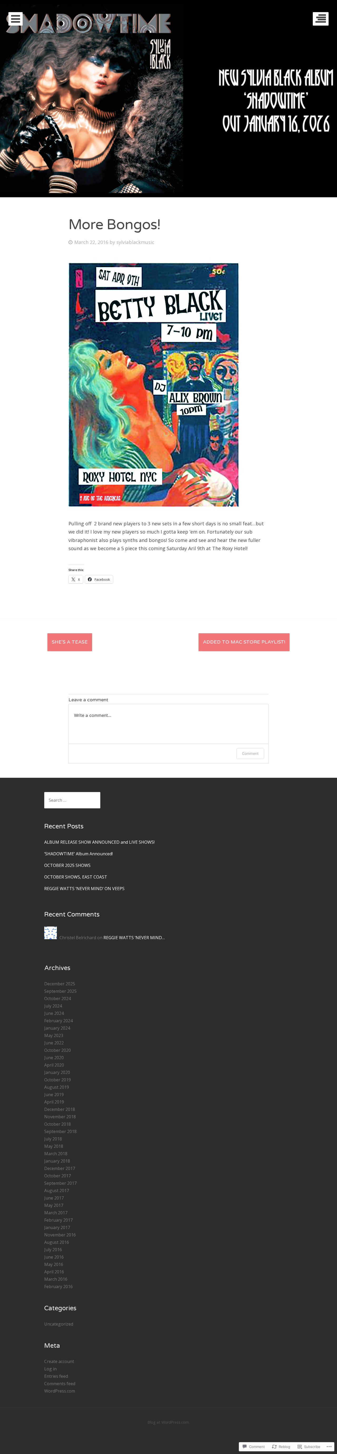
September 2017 (60, 1183)
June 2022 (54, 1043)
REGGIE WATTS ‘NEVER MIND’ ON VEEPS (84, 888)
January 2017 (57, 1227)
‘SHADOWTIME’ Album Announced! (78, 854)
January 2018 (57, 1161)
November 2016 (60, 1235)
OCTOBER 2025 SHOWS (67, 865)
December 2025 (59, 984)
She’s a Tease (70, 642)
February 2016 (58, 1286)
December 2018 (59, 1109)
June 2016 (54, 1257)
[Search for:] (72, 800)
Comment (250, 753)
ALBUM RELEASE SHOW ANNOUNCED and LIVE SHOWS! (99, 842)
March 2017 (55, 1213)
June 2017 (54, 1198)
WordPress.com (59, 1391)
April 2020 (54, 1065)
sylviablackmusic (135, 242)
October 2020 (57, 1050)
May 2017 (53, 1205)
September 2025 (60, 991)
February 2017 (58, 1220)
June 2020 (54, 1057)
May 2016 (53, 1264)
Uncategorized (58, 1324)
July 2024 (53, 1006)
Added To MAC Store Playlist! (244, 642)
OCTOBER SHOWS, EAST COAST (75, 877)
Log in (50, 1369)
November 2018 (60, 1117)
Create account (59, 1361)
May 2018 (53, 1146)
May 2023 (53, 1035)
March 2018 (55, 1154)
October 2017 (57, 1176)
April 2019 (54, 1102)
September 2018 (60, 1131)
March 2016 (55, 1279)
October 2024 (57, 998)
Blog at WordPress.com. (168, 1422)
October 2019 (57, 1080)
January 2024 (57, 1028)
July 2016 (53, 1250)
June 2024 (54, 1013)
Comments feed (59, 1383)
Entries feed (56, 1376)
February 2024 (58, 1021)
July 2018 (53, 1139)
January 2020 (57, 1072)
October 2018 (57, 1124)
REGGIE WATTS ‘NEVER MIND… (134, 937)
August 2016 (56, 1242)
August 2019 (56, 1087)
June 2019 (54, 1094)
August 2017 (56, 1190)
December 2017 (59, 1168)
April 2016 (54, 1272)
